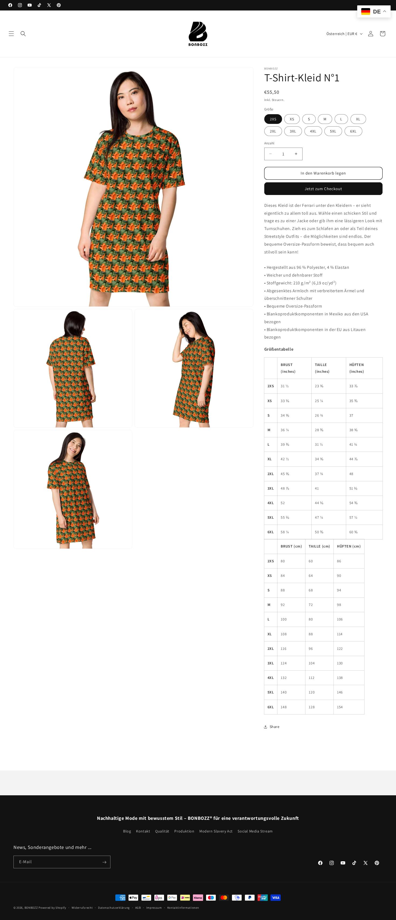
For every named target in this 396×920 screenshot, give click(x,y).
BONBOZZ (31, 907)
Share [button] (275, 726)
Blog (127, 831)
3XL (293, 131)
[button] (11, 34)
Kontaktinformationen (183, 907)
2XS (273, 119)
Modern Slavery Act (216, 831)
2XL (273, 131)
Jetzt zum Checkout (323, 188)
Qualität (162, 831)
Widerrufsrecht (82, 907)
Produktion (184, 831)
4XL (313, 131)
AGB (138, 907)
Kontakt (143, 831)
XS (292, 119)
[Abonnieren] (104, 862)
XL (358, 119)
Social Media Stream (255, 831)
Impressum (154, 907)
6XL (353, 131)
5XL (333, 131)
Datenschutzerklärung (114, 907)
